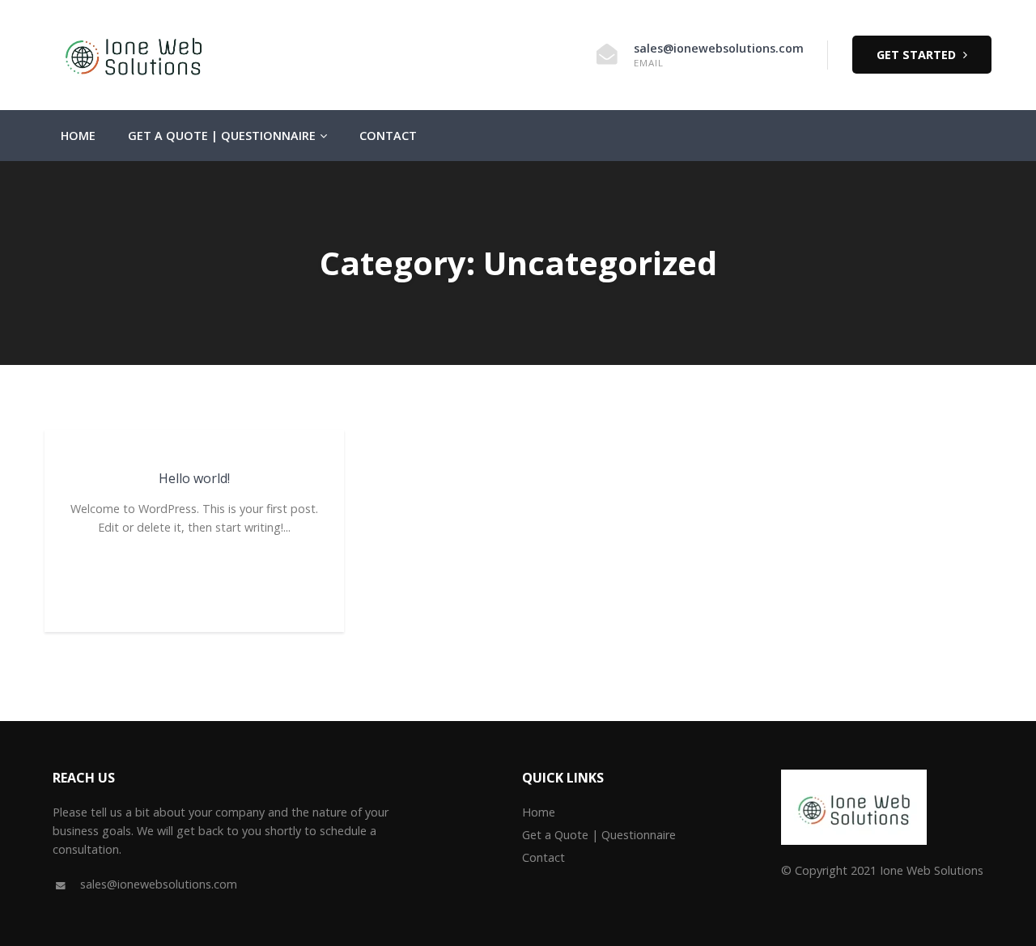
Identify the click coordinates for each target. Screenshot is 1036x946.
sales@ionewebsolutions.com (719, 48)
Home (78, 135)
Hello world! (194, 478)
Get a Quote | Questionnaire (222, 135)
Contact (388, 135)
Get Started (918, 54)
